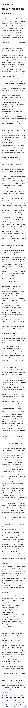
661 (14, 702)
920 (11, 695)
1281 (16, 704)
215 (15, 695)
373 (19, 697)
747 (23, 704)
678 (15, 700)
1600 (7, 697)
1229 (19, 702)
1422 (7, 704)
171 (11, 702)
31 (18, 695)
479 (11, 706)
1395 (19, 699)
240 (11, 697)
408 (20, 704)
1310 (15, 697)
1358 (3, 700)
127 (22, 695)
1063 (7, 699)
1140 (23, 700)
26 (2, 697)
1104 (11, 704)
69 (7, 702)
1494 (3, 702)
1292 (23, 702)
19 (14, 706)
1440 (11, 700)
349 (18, 706)
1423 (23, 697)
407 (3, 699)
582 (3, 695)
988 (23, 699)
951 (7, 706)
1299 (15, 699)
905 (19, 700)
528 (21, 706)
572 (7, 700)
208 (3, 706)
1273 (7, 695)
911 (11, 699)
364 (3, 704)
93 (25, 706)
